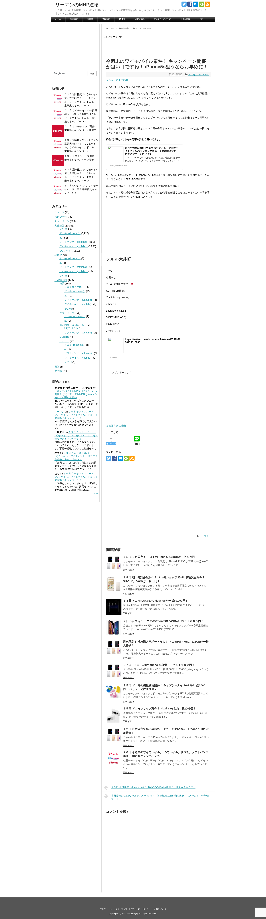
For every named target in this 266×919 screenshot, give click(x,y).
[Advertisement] (159, 46)
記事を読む (128, 569)
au (60, 237)
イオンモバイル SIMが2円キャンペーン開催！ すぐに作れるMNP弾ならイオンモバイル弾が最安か (76, 394)
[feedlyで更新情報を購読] (201, 4)
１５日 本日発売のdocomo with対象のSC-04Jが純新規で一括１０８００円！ (153, 787)
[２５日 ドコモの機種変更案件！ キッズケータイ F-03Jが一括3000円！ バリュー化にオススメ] (113, 691)
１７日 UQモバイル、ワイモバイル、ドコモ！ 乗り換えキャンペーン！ (81, 189)
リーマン (204, 536)
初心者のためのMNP (162, 19)
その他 (63, 229)
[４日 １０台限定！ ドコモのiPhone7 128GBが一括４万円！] (113, 563)
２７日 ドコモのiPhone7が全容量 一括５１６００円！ (159, 664)
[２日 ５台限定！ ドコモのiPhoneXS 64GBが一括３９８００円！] (113, 627)
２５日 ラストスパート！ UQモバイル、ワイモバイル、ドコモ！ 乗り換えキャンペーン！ (76, 414)
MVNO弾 (64, 337)
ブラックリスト (68, 313)
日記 (201, 19)
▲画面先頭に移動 (116, 425)
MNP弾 (122, 19)
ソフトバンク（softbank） (73, 242)
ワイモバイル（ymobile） (73, 246)
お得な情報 (185, 19)
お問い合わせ (160, 909)
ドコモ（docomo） (198, 74)
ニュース (59, 212)
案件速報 (74, 19)
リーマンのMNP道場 (77, 4)
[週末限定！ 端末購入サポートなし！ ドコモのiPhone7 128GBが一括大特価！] (113, 648)
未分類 (58, 371)
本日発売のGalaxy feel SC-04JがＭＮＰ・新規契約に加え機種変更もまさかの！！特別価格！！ (160, 797)
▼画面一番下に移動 (117, 80)
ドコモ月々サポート (75, 287)
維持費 (90, 19)
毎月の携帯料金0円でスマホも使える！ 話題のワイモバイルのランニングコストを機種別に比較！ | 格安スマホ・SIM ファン (152, 151)
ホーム (58, 19)
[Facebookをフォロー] (189, 4)
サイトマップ (121, 909)
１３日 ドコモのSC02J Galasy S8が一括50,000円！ (155, 600)
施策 (61, 283)
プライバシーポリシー (141, 909)
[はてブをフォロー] (195, 4)
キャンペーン (61, 221)
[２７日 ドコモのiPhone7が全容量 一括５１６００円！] (113, 671)
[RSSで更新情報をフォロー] (207, 4)
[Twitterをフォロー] (184, 4)
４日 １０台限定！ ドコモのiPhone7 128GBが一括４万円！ (160, 556)
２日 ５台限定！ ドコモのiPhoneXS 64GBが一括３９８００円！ (163, 621)
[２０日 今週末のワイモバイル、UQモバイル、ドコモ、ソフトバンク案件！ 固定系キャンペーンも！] (113, 758)
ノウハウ (64, 341)
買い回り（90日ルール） (73, 325)
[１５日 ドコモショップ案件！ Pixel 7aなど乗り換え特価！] (113, 715)
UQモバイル (66, 250)
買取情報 (106, 19)
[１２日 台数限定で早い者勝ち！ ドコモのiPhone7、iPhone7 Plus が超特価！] (113, 735)
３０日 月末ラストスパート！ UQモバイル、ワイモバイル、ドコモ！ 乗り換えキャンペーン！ (76, 456)
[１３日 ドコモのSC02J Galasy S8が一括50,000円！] (113, 607)
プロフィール (106, 909)
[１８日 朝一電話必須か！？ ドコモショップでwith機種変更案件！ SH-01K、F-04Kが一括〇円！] (113, 583)
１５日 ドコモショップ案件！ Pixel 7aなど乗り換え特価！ (159, 708)
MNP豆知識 (140, 19)
